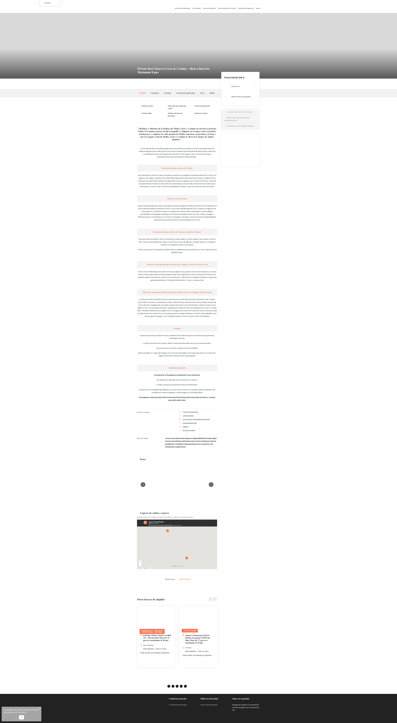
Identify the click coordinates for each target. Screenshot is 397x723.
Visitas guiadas (209, 8)
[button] (27, 712)
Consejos (167, 93)
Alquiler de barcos (246, 8)
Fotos (202, 93)
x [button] (39, 708)
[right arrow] (215, 599)
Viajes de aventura (182, 8)
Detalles (142, 93)
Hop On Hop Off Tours (227, 8)
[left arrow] (211, 599)
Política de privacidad (209, 705)
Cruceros (197, 8)
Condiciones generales (185, 93)
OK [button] (21, 717)
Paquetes (155, 93)
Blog (258, 8)
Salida (212, 93)
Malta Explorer (185, 579)
